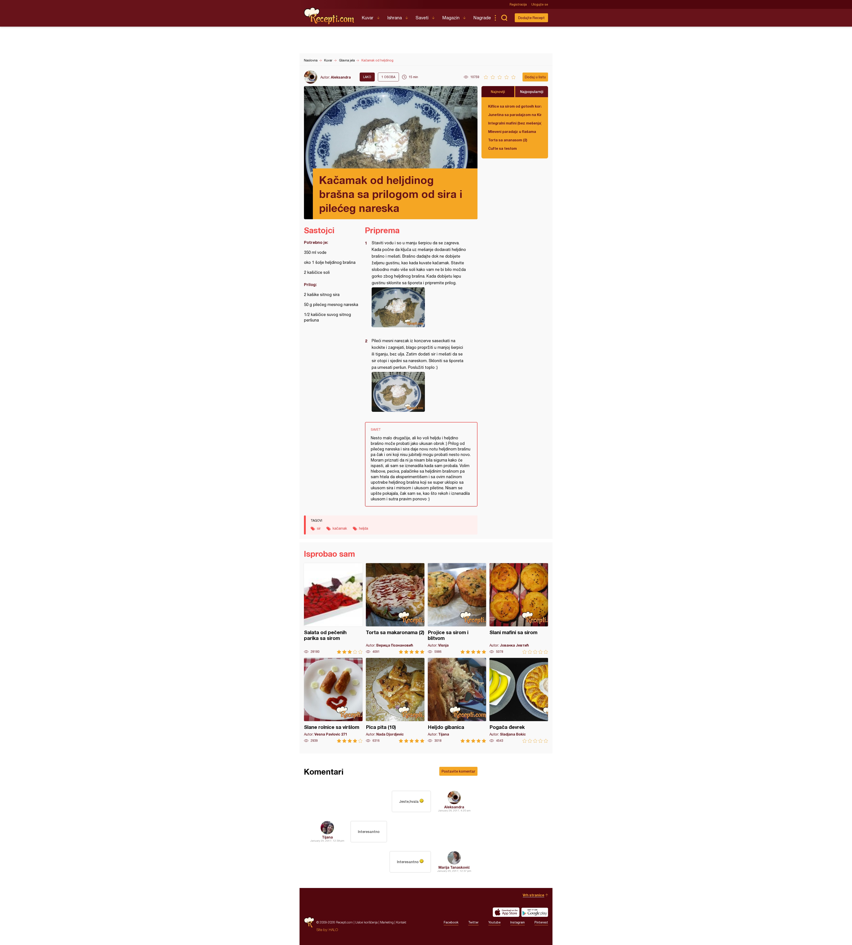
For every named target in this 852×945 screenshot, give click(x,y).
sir (319, 528)
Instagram (517, 922)
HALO (333, 930)
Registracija (518, 4)
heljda (363, 528)
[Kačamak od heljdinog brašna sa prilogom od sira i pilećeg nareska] (419, 307)
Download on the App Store (506, 912)
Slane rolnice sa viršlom (333, 700)
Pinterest (541, 922)
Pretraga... (504, 18)
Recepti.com (329, 16)
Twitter (473, 922)
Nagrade (482, 17)
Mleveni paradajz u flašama (512, 131)
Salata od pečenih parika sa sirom (333, 608)
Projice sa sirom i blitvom (457, 608)
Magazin (451, 17)
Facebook (451, 922)
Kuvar (367, 17)
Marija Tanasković (454, 867)
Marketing (387, 922)
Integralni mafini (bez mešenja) (514, 123)
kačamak (340, 528)
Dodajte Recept (531, 18)
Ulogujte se (539, 4)
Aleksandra (341, 77)
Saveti (422, 17)
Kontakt (401, 922)
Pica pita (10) (395, 700)
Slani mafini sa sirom (518, 608)
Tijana (327, 837)
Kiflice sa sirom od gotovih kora (514, 106)
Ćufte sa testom (502, 148)
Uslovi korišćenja (366, 922)
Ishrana (394, 17)
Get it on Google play (534, 912)
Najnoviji (498, 91)
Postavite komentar (458, 771)
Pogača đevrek (518, 700)
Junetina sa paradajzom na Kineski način (514, 114)
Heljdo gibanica (457, 700)
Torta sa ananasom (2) (507, 140)
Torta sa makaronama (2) (395, 608)
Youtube (494, 922)
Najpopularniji (531, 91)
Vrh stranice (533, 895)
